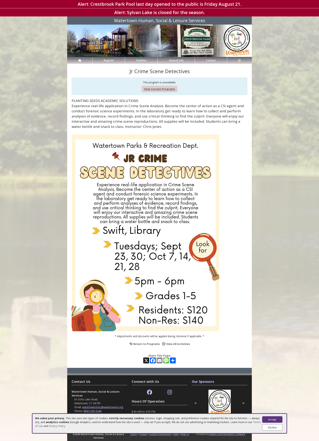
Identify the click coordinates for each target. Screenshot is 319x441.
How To (185, 434)
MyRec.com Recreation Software (227, 434)
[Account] (239, 60)
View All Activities (177, 344)
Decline (272, 427)
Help (176, 434)
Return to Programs (146, 344)
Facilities (141, 60)
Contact (211, 60)
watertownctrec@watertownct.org (102, 407)
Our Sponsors (203, 381)
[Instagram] (169, 392)
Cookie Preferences (160, 434)
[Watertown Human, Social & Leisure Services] (159, 40)
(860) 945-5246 (92, 411)
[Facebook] (149, 392)
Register (109, 60)
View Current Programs (159, 89)
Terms (133, 434)
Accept (272, 419)
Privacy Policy (57, 426)
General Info (176, 60)
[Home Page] (79, 60)
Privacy (143, 434)
